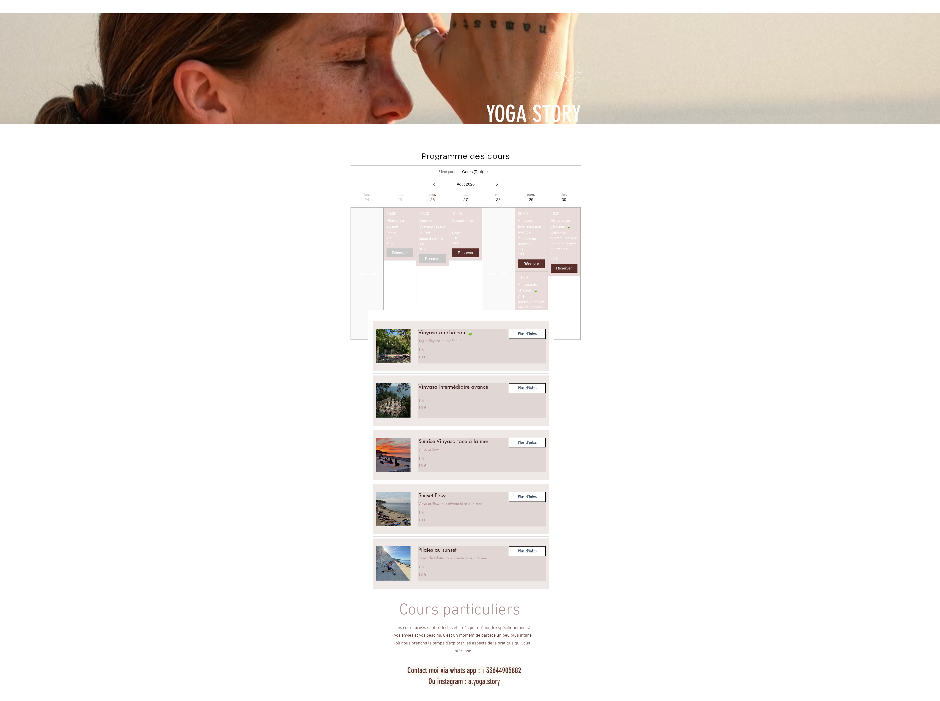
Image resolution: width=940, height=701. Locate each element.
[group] (367, 266)
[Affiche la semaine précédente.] (434, 184)
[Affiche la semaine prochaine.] (497, 184)
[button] (527, 334)
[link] (459, 332)
